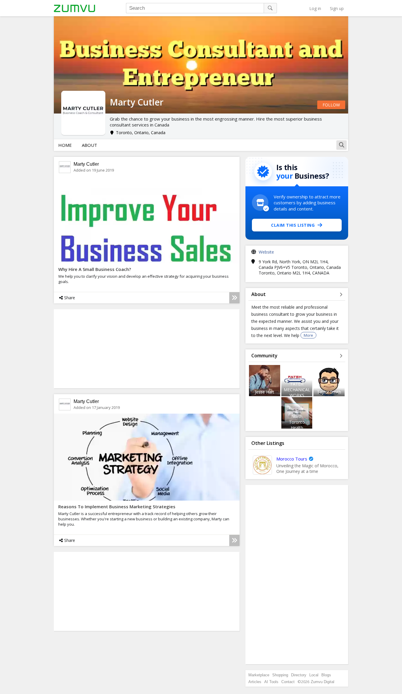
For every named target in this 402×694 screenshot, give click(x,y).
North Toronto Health (297, 422)
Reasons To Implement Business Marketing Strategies (116, 506)
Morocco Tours (291, 459)
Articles (254, 682)
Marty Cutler (86, 164)
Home (65, 145)
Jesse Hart (264, 392)
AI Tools (271, 682)
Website (266, 252)
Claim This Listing (293, 225)
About (89, 145)
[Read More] (234, 297)
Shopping (280, 675)
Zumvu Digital (322, 682)
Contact (288, 682)
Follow (331, 105)
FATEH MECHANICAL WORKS (297, 389)
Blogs (326, 675)
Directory (298, 675)
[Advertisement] (297, 574)
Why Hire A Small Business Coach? (94, 269)
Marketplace (258, 675)
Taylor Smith (329, 392)
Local (313, 675)
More (308, 335)
